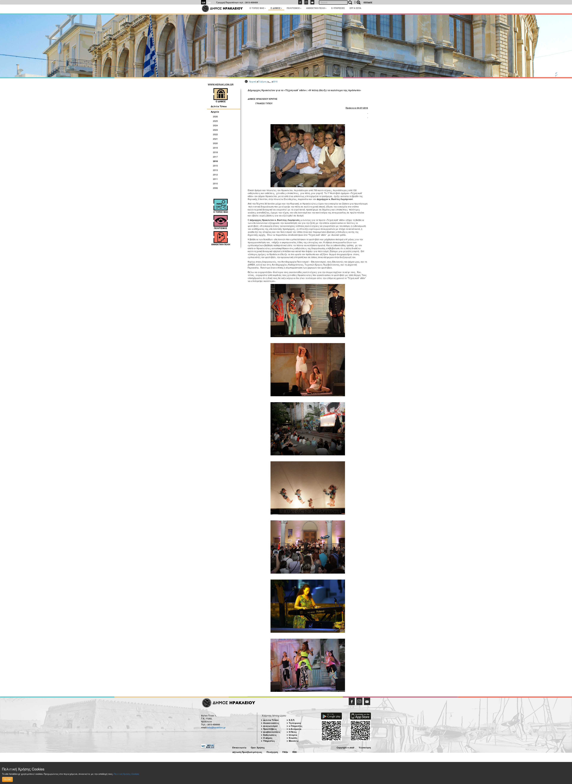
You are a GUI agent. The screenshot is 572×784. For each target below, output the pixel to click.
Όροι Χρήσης (258, 747)
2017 (215, 156)
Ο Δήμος (262, 81)
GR (203, 2)
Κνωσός (293, 737)
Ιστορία (293, 734)
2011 (215, 178)
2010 (215, 183)
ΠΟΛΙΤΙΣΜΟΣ (293, 8)
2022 (215, 134)
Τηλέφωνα (295, 722)
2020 (215, 143)
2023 (215, 129)
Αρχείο (215, 111)
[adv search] (357, 2)
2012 (215, 174)
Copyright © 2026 (345, 747)
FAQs (285, 751)
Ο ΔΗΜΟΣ (275, 8)
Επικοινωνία (239, 747)
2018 (215, 152)
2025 (215, 120)
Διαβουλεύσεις (271, 731)
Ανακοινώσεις (271, 722)
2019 (215, 147)
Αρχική (252, 81)
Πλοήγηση (272, 751)
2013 (215, 170)
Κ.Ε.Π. (292, 719)
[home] (224, 8)
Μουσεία (294, 740)
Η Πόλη (293, 731)
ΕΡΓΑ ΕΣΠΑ (355, 8)
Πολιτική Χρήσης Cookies (126, 773)
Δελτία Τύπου (219, 106)
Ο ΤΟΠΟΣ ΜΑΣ (257, 8)
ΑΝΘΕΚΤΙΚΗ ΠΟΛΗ (315, 8)
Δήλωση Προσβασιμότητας (247, 751)
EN (209, 2)
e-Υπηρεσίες (295, 725)
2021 (215, 138)
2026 (215, 116)
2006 (215, 187)
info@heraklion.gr (216, 727)
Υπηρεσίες (269, 740)
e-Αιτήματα (295, 728)
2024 (215, 125)
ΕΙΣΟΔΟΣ (368, 2)
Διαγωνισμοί (270, 725)
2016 (275, 81)
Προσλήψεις (270, 728)
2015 (215, 165)
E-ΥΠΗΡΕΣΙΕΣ (338, 8)
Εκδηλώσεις (270, 734)
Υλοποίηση (365, 747)
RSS (294, 751)
